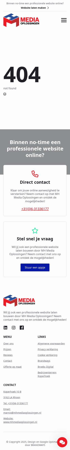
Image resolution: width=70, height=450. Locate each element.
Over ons (8, 343)
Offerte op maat (12, 366)
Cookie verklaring (47, 355)
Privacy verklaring (48, 349)
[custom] (5, 328)
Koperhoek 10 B (12, 391)
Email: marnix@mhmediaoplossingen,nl (22, 410)
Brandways (44, 360)
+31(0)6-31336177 (35, 209)
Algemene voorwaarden (51, 343)
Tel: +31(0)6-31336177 (15, 403)
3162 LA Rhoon (11, 397)
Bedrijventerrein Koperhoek (47, 374)
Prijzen (7, 349)
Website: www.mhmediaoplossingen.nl (20, 420)
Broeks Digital (46, 366)
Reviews (8, 355)
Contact (7, 360)
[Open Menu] (64, 20)
